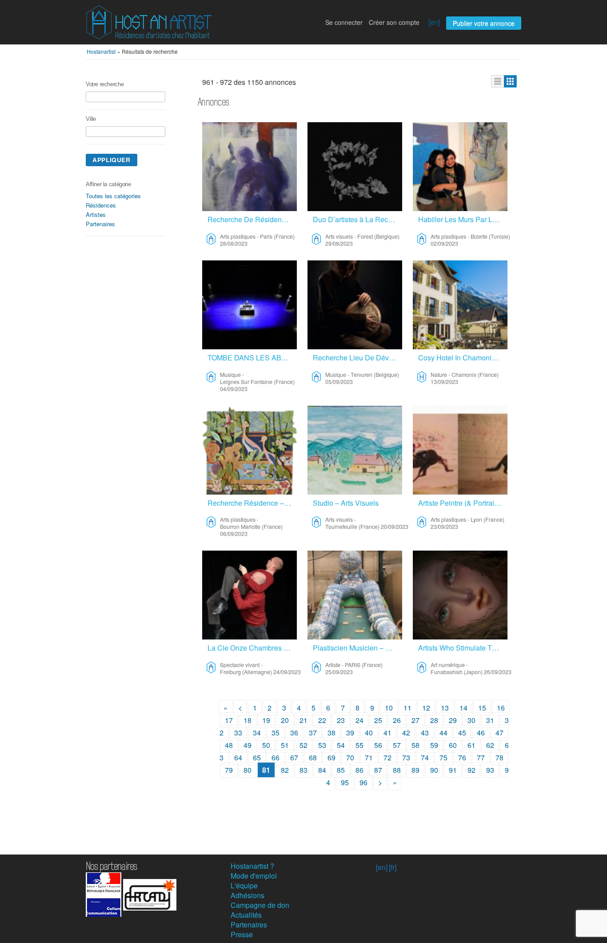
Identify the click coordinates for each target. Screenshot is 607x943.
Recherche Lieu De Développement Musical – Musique (357, 357)
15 (482, 708)
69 (331, 757)
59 (434, 745)
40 (369, 732)
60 (453, 745)
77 (481, 757)
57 (397, 745)
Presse (242, 934)
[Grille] (510, 81)
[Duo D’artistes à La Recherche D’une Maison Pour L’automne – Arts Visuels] (354, 166)
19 (266, 720)
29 (453, 720)
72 (387, 757)
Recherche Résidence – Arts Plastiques (252, 503)
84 (322, 770)
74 (425, 757)
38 (331, 732)
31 (490, 720)
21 (303, 720)
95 (345, 782)
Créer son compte (394, 22)
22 (322, 720)
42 (406, 732)
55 (359, 745)
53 (322, 745)
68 (313, 757)
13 (445, 708)
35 (276, 732)
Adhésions (247, 895)
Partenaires (100, 224)
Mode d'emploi (254, 876)
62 (490, 745)
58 (415, 745)
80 (248, 770)
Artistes (96, 214)
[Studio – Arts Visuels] (354, 450)
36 (294, 732)
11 (407, 708)
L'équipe (244, 885)
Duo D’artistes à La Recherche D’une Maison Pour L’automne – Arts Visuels (357, 219)
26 (397, 720)
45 (462, 732)
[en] (434, 22)
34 (257, 732)
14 (463, 708)
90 (434, 770)
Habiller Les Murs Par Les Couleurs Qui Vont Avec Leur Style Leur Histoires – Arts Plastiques (462, 219)
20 (285, 720)
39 (350, 732)
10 (389, 708)
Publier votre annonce (484, 23)
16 (501, 708)
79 (229, 770)
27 (415, 720)
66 (276, 757)
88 (397, 770)
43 (425, 732)
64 (238, 757)
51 (285, 745)
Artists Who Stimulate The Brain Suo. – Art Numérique (462, 648)
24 (359, 720)
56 (378, 745)
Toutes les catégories (113, 196)
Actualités (246, 915)
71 (369, 757)
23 (341, 720)
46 (481, 732)
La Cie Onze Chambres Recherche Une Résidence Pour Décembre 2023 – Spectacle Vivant (252, 648)
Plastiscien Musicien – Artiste (357, 648)
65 (257, 757)
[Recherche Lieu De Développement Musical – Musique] (354, 304)
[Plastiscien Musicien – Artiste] (354, 595)
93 (490, 770)
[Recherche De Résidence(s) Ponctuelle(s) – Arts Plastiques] (249, 166)
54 (341, 745)
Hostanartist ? (252, 866)
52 (303, 745)
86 (359, 770)
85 (341, 770)
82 (285, 770)
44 (443, 732)
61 (471, 745)
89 (415, 770)
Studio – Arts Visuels (346, 503)
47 (499, 732)
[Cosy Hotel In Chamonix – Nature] (460, 304)
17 (229, 720)
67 (294, 757)
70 (350, 757)
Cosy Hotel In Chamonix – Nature (462, 357)
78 (499, 757)
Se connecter (344, 22)
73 (406, 757)
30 (471, 720)
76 (462, 757)
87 (378, 770)
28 (434, 720)
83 (303, 770)
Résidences (101, 205)
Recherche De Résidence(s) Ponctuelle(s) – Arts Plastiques (252, 219)
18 (248, 720)
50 (266, 745)
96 (363, 782)
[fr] (392, 867)
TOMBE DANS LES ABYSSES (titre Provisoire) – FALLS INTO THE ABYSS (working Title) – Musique (252, 357)
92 (471, 770)
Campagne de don (260, 905)
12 (426, 708)
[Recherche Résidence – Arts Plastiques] (249, 450)
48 (229, 745)
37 (313, 732)
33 (238, 732)
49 (248, 745)
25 (378, 720)
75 (443, 757)
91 (453, 770)
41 (387, 732)
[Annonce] (497, 81)
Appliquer (111, 160)
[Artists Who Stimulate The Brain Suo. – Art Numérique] (460, 595)
